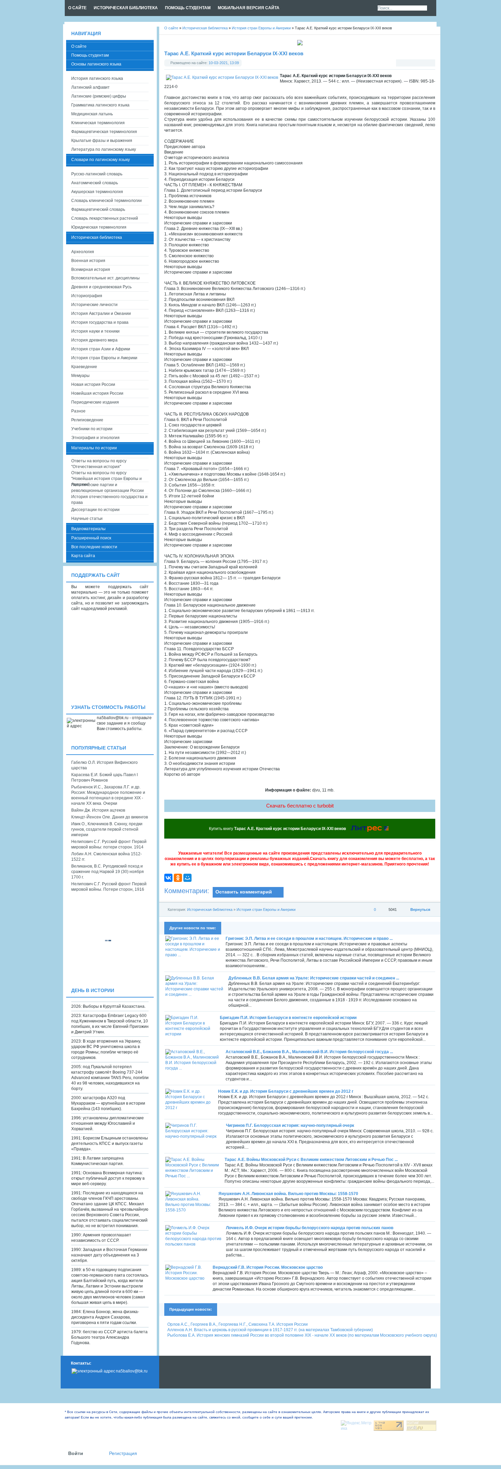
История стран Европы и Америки (266, 909)
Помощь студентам (90, 55)
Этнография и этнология (95, 437)
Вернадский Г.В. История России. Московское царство (268, 1267)
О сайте (79, 46)
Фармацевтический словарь (98, 209)
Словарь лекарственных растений (104, 218)
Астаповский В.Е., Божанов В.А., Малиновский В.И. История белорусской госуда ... (309, 1051)
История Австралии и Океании (101, 313)
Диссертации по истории (95, 509)
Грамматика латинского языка (100, 105)
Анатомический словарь (94, 182)
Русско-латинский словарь (96, 174)
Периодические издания (95, 402)
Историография (86, 295)
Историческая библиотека (209, 909)
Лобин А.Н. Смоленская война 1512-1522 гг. (106, 857)
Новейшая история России (97, 393)
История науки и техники (95, 331)
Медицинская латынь (92, 114)
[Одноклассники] (178, 878)
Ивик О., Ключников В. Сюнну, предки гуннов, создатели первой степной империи (106, 829)
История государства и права (99, 322)
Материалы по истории (94, 448)
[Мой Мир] (187, 878)
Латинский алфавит (90, 87)
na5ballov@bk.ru (132, 1371)
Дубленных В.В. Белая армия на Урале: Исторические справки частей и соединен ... (313, 978)
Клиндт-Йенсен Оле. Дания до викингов (109, 817)
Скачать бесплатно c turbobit (300, 806)
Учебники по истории (91, 428)
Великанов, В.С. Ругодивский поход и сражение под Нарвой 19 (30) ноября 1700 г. (107, 871)
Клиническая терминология (98, 122)
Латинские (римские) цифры (98, 96)
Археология (82, 251)
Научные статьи (87, 518)
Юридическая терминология (98, 227)
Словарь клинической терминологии (106, 200)
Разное (78, 411)
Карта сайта (83, 555)
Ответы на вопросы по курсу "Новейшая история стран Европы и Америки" (106, 476)
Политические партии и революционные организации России (107, 487)
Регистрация (123, 1453)
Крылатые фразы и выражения (101, 140)
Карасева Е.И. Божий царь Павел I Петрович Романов (104, 777)
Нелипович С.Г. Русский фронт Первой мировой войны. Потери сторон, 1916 (109, 887)
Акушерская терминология (97, 191)
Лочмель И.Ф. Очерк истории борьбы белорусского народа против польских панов (309, 1227)
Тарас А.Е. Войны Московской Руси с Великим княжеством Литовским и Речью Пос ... (311, 1159)
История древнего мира (94, 340)
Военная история (88, 260)
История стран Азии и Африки (100, 349)
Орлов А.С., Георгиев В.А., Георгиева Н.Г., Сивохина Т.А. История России (237, 1324)
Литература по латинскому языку (103, 149)
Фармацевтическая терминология (104, 131)
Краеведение (84, 366)
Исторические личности (94, 304)
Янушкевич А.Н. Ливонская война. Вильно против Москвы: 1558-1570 (288, 1193)
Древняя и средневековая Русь (101, 287)
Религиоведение (87, 420)
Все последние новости (94, 546)
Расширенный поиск (91, 538)
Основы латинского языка (96, 64)
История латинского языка (97, 78)
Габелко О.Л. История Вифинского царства (104, 765)
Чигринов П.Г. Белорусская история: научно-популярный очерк (290, 1125)
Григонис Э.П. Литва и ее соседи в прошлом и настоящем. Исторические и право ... (309, 938)
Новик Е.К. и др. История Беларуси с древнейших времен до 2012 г (285, 1091)
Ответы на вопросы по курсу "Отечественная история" (98, 464)
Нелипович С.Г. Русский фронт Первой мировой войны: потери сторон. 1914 (109, 844)
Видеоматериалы (88, 528)
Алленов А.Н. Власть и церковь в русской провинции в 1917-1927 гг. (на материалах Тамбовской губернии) (270, 1329)
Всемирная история (90, 269)
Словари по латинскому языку (100, 159)
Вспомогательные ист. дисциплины (105, 278)
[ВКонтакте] (168, 878)
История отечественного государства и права (109, 499)
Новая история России (93, 384)
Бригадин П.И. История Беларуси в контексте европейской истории (288, 1017)
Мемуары (80, 375)
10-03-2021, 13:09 (224, 63)
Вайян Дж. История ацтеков (98, 810)
